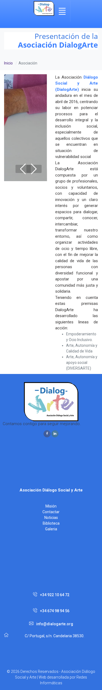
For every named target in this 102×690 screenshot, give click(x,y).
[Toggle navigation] (62, 11)
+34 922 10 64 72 (54, 595)
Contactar (51, 512)
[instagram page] (54, 433)
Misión (51, 506)
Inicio (8, 63)
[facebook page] (47, 433)
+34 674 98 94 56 (54, 611)
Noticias (51, 517)
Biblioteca (51, 523)
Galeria (51, 529)
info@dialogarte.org (54, 624)
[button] (34, 169)
